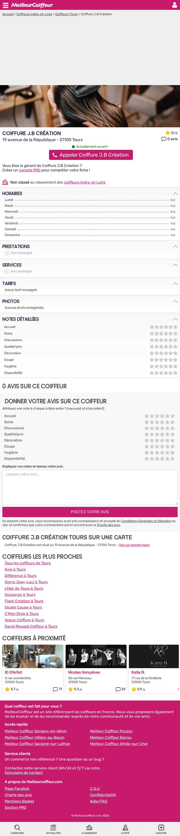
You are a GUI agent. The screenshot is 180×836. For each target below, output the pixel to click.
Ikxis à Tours (15, 569)
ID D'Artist (13, 672)
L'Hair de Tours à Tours (24, 588)
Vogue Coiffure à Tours (24, 620)
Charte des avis (108, 525)
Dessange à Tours (20, 594)
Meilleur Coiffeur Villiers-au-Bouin (34, 737)
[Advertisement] (90, 51)
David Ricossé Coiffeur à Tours (31, 626)
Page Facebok (17, 788)
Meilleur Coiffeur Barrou (111, 737)
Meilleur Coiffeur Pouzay (111, 731)
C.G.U (95, 788)
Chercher (17, 833)
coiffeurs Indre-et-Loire (84, 182)
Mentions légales (19, 801)
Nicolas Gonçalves (84, 672)
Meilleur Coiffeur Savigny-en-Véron (36, 731)
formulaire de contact (24, 772)
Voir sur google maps (134, 545)
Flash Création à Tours (24, 601)
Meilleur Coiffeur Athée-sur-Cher (119, 744)
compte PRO (30, 170)
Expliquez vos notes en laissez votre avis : (33, 466)
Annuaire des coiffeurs (32, 4)
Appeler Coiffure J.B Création (94, 155)
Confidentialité (103, 795)
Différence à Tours (20, 575)
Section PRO (15, 807)
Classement (89, 833)
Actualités (53, 833)
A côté (125, 833)
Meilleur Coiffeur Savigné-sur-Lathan (37, 744)
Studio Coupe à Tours (23, 607)
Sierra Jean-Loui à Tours (26, 582)
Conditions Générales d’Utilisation (146, 521)
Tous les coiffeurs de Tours (28, 563)
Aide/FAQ (98, 801)
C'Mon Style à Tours (22, 613)
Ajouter (161, 833)
